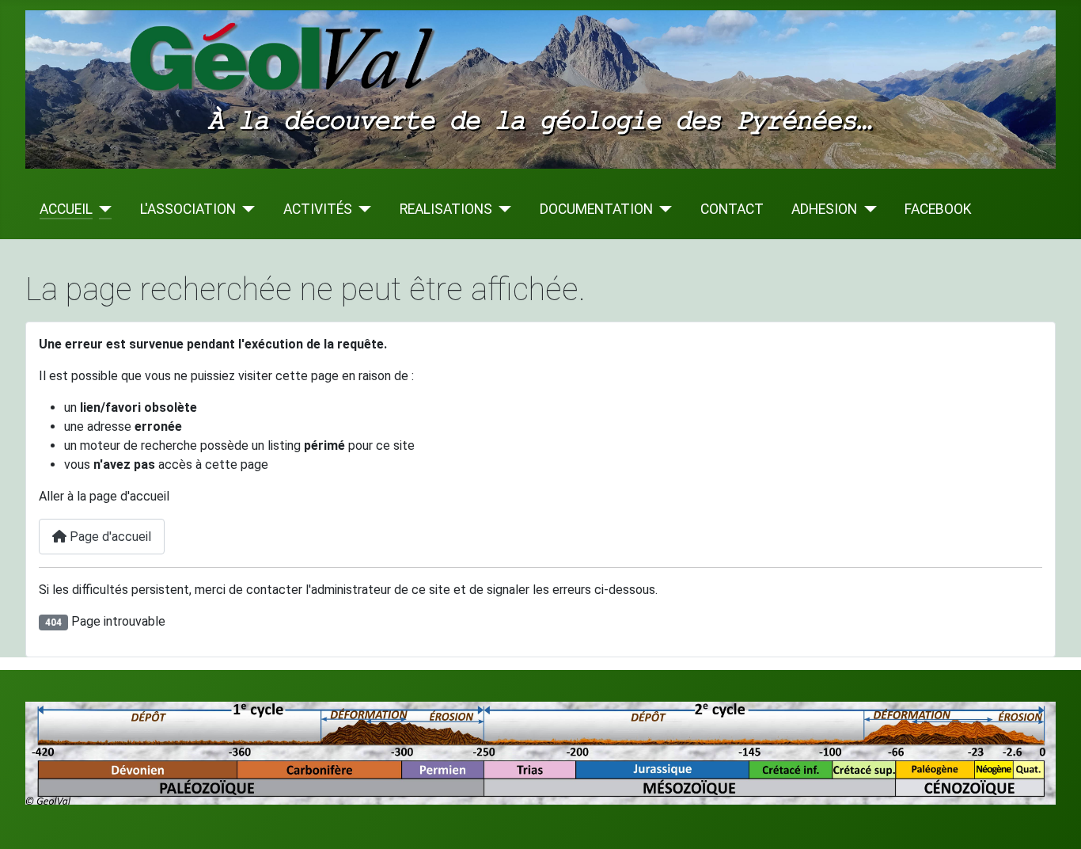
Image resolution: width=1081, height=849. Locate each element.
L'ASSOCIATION (188, 209)
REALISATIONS (446, 209)
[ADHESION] (867, 209)
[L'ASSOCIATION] (246, 209)
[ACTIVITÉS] (362, 209)
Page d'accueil (108, 536)
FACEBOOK (938, 209)
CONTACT (732, 209)
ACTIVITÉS (317, 209)
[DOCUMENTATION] (663, 209)
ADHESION (824, 209)
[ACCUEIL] (102, 209)
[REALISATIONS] (502, 209)
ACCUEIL (66, 209)
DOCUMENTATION (596, 209)
